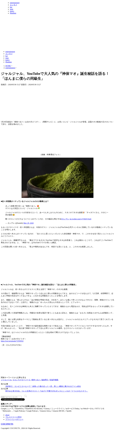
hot (11, 7)
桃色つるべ (35, 380)
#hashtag (13, 13)
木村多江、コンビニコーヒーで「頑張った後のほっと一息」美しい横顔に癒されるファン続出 (43, 386)
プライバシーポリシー (14, 419)
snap (11, 9)
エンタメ (13, 5)
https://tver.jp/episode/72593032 (12, 341)
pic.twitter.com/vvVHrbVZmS (80, 219)
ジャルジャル (6, 380)
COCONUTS (7, 424)
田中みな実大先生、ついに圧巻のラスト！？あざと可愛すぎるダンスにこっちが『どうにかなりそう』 (46, 391)
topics (12, 11)
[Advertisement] (42, 43)
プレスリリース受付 (13, 417)
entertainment (14, 3)
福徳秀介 (45, 380)
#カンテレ (65, 219)
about (7, 415)
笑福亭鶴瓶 (53, 380)
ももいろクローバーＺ (22, 380)
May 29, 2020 (29, 223)
